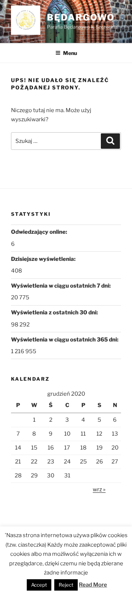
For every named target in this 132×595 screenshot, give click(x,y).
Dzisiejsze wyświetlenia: (44, 259)
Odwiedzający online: (39, 232)
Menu (70, 53)
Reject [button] (66, 585)
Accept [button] (39, 585)
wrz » (99, 489)
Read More (93, 584)
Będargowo (81, 17)
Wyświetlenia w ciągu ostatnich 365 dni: (65, 339)
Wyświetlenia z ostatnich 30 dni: (55, 312)
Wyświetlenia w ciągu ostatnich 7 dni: (61, 285)
